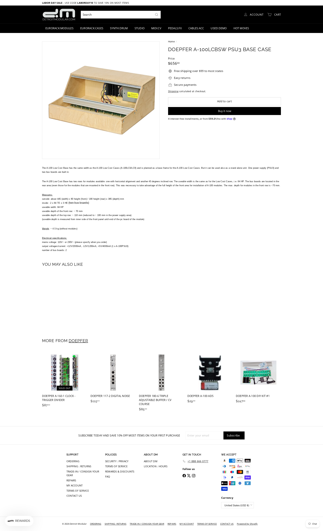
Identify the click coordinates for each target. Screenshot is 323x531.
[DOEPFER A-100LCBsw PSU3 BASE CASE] (60, 300)
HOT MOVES (241, 28)
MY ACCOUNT (74, 485)
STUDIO (140, 28)
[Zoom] (100, 100)
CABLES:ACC (196, 28)
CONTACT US (74, 495)
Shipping (173, 91)
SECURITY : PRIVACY (116, 461)
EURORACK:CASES (91, 28)
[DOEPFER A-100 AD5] (209, 378)
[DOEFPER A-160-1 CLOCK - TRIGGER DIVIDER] (64, 380)
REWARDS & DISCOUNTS (119, 471)
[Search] (157, 15)
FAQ (107, 476)
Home (171, 41)
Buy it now (224, 111)
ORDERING (72, 461)
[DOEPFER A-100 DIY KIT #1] (258, 378)
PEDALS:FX (175, 28)
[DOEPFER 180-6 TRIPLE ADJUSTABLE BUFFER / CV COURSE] (161, 382)
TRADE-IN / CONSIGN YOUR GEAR (82, 473)
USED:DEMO (219, 28)
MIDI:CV (156, 28)
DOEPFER (78, 340)
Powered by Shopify (247, 523)
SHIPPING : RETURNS (78, 466)
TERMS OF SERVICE (77, 490)
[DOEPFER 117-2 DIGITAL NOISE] (113, 378)
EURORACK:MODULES (59, 28)
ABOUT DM (150, 461)
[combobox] (121, 15)
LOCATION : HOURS (155, 466)
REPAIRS (71, 480)
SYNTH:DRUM (119, 28)
